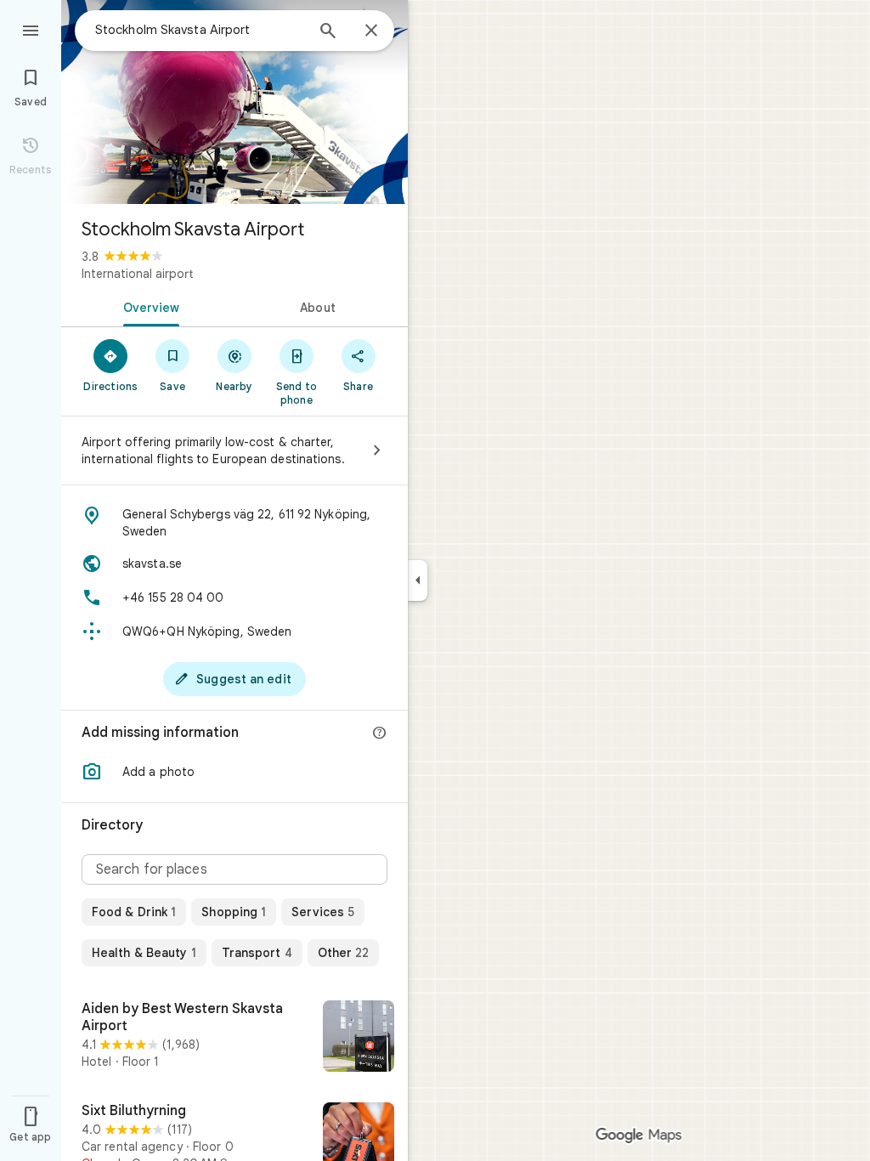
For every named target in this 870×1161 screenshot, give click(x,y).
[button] (234, 772)
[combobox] (199, 30)
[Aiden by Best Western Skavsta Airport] (234, 1038)
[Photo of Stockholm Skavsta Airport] (234, 102)
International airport (137, 273)
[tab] (148, 306)
